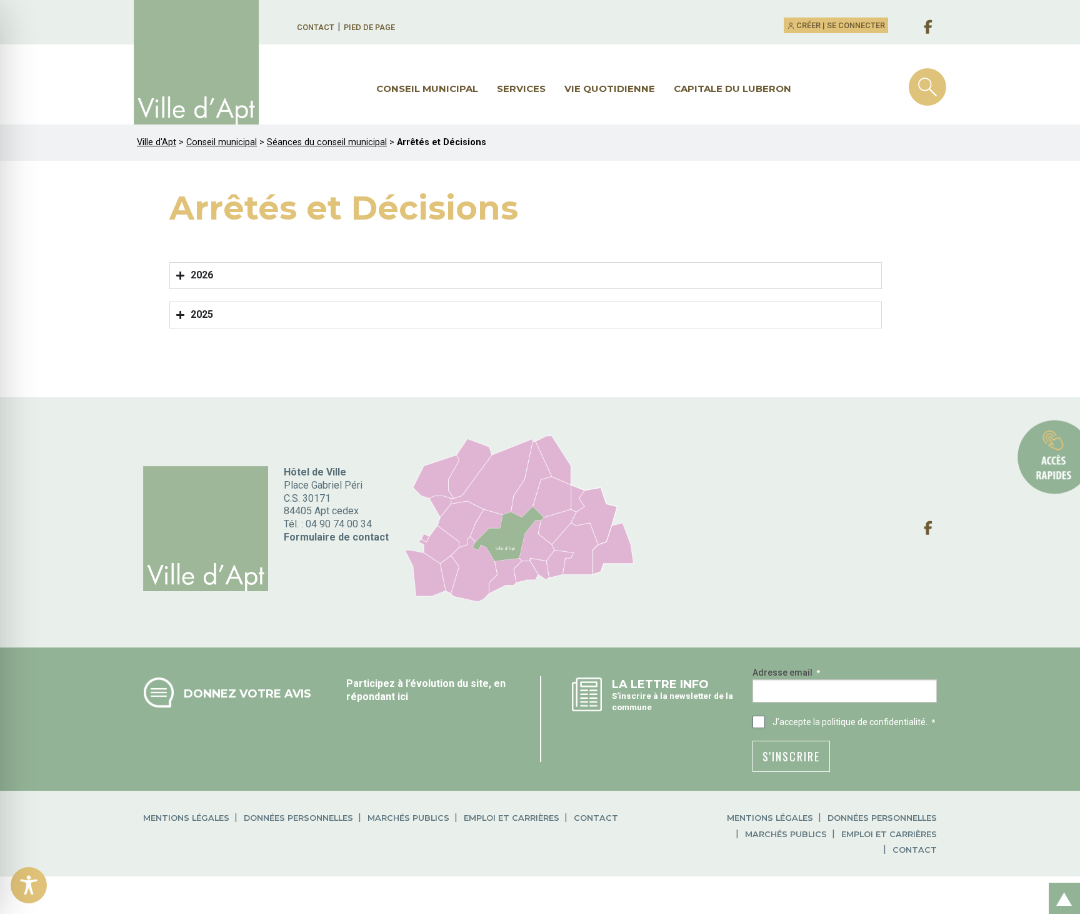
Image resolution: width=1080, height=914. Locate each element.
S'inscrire (791, 756)
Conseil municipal (427, 88)
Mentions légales (186, 818)
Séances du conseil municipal (327, 142)
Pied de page (369, 27)
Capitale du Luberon (732, 88)
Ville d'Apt (156, 142)
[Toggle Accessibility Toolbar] (28, 885)
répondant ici (377, 697)
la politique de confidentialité (869, 722)
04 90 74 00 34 (339, 524)
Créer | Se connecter (839, 25)
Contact (315, 27)
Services (521, 88)
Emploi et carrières (511, 818)
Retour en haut (1060, 885)
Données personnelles (298, 818)
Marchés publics (408, 818)
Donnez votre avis (247, 693)
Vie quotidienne (609, 88)
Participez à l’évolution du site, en (426, 683)
